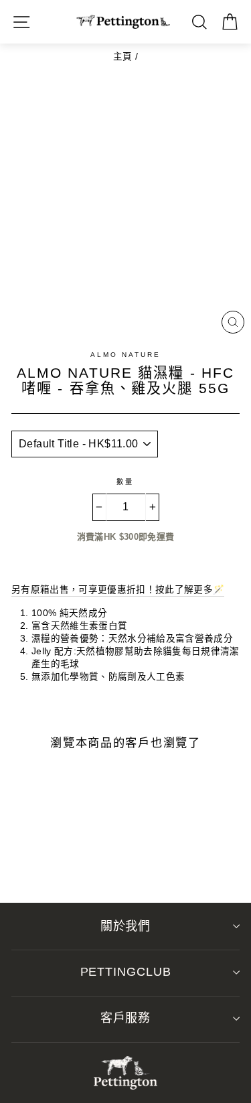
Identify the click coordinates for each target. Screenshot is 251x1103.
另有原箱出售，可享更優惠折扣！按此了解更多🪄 (117, 590)
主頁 (123, 57)
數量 (125, 482)
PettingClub (125, 971)
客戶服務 (125, 1018)
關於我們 (125, 926)
